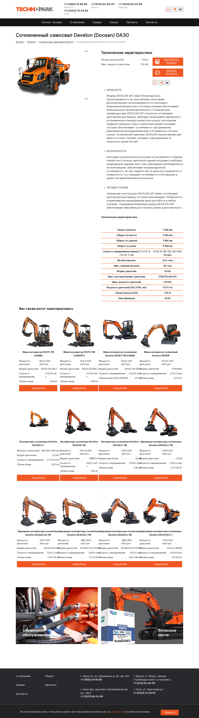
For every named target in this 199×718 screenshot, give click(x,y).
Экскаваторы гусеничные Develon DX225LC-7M (120, 443)
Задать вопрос (171, 73)
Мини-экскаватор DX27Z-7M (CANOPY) (79, 354)
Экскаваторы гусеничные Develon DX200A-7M (79, 443)
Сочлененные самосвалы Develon (56, 42)
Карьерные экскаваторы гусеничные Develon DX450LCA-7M (38, 533)
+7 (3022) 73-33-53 (76, 10)
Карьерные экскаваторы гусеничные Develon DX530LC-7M (120, 533)
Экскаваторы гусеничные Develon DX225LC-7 (38, 443)
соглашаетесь (116, 712)
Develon (31, 42)
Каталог (20, 42)
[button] (86, 51)
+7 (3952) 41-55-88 (75, 4)
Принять (169, 712)
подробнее (38, 388)
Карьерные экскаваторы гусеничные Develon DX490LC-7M (79, 533)
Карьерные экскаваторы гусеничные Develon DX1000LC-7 (160, 533)
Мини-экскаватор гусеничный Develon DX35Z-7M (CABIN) (120, 354)
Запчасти (132, 22)
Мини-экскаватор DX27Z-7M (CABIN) (38, 354)
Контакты (151, 22)
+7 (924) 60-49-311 (102, 4)
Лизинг (114, 22)
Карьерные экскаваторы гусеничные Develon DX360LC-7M (160, 443)
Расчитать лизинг (171, 62)
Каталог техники (52, 22)
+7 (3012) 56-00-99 (130, 4)
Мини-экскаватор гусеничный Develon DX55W (160, 354)
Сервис (97, 22)
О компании (77, 22)
